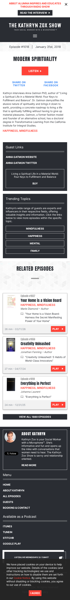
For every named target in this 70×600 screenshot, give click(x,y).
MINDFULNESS (28, 130)
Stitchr (8, 537)
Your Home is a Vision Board (41, 300)
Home (7, 484)
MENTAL (35, 243)
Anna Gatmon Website (21, 156)
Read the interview (33, 12)
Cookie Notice (22, 577)
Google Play (12, 543)
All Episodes (12, 496)
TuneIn (7, 532)
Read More (29, 465)
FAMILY (35, 250)
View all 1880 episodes (35, 416)
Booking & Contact (16, 507)
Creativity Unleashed (35, 343)
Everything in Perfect (36, 383)
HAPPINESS (10, 130)
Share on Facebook (51, 84)
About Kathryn (13, 490)
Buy (35, 183)
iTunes (7, 526)
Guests (8, 501)
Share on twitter (19, 84)
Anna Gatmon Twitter (21, 162)
